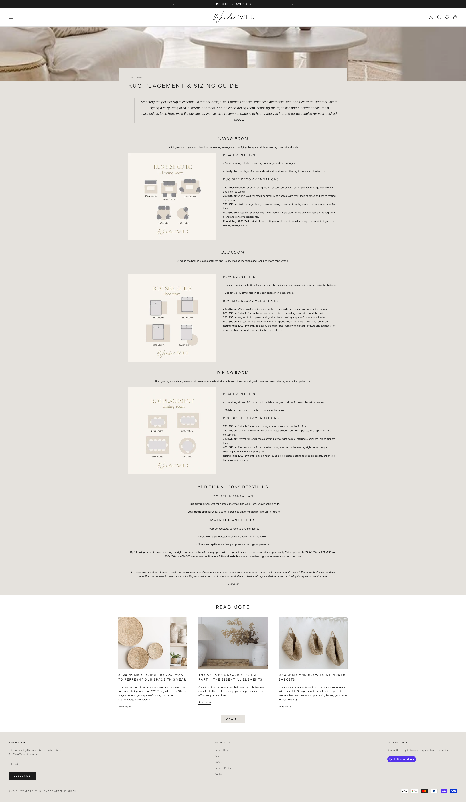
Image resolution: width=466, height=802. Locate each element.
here (264, 4)
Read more (124, 706)
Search (218, 756)
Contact (219, 774)
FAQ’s (218, 762)
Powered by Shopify (64, 791)
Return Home (222, 750)
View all (233, 719)
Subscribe (22, 776)
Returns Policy (223, 768)
